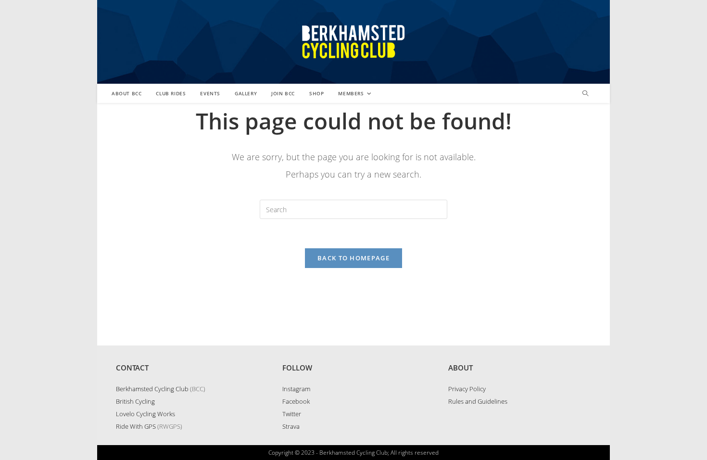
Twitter (291, 413)
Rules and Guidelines (477, 401)
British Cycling (135, 401)
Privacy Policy (467, 388)
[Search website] (585, 94)
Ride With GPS (136, 426)
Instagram (296, 388)
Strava (291, 426)
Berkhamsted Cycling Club (152, 388)
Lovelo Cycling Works (145, 413)
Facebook (296, 401)
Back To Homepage (353, 258)
